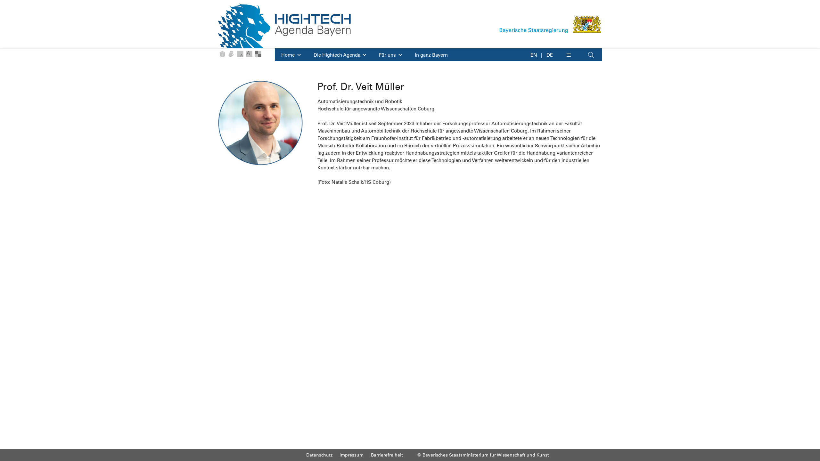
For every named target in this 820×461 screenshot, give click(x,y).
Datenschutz (319, 455)
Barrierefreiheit (387, 455)
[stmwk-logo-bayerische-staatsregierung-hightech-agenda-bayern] (550, 24)
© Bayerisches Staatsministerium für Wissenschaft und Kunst (483, 455)
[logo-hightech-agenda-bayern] (284, 26)
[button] (573, 55)
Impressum (352, 455)
